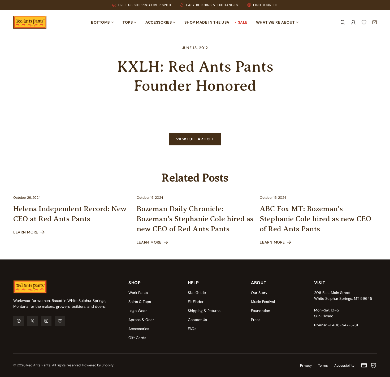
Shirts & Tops (139, 301)
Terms (323, 365)
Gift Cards (137, 337)
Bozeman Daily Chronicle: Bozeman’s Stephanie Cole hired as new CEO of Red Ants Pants (195, 219)
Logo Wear (137, 310)
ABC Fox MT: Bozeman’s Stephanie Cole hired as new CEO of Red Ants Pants (315, 219)
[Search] (342, 22)
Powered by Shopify (98, 365)
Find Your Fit (265, 5)
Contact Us (197, 319)
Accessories (138, 328)
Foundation (260, 310)
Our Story (259, 292)
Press (255, 319)
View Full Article (195, 139)
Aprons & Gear (141, 319)
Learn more (25, 232)
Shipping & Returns (204, 310)
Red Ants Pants (38, 365)
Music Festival (263, 301)
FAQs (192, 328)
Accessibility (344, 365)
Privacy (306, 365)
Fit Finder (195, 301)
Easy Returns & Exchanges (212, 5)
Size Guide (197, 292)
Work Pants (138, 292)
